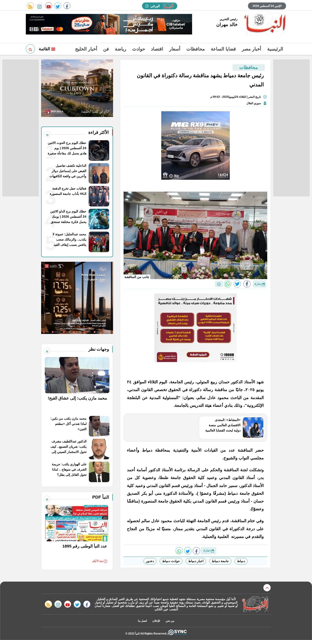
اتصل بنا (142, 620)
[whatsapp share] (227, 284)
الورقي (155, 6)
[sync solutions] (177, 633)
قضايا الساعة (223, 48)
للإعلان (156, 620)
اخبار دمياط (196, 561)
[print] (219, 284)
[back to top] (267, 587)
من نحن (170, 620)
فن (106, 48)
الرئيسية (275, 48)
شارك (258, 284)
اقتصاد (157, 48)
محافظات (195, 48)
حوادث (138, 48)
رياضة (120, 48)
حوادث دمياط (171, 561)
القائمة (45, 49)
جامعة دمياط (220, 561)
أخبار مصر (251, 48)
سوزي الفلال (253, 103)
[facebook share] (247, 284)
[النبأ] (264, 24)
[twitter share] (237, 284)
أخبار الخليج (86, 48)
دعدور (150, 561)
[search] (30, 48)
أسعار (174, 48)
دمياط (241, 561)
